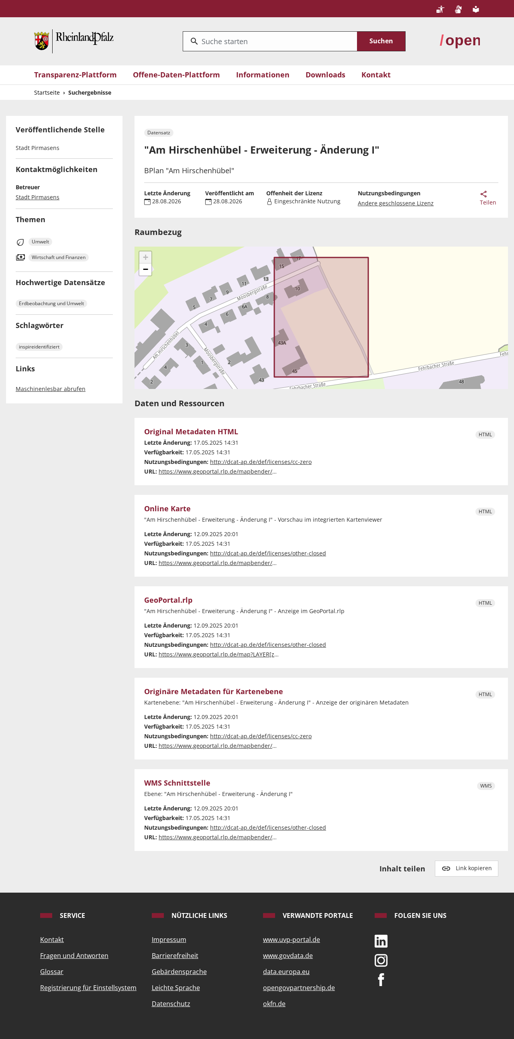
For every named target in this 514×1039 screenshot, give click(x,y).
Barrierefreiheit (175, 955)
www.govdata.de (288, 955)
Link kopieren (474, 868)
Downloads (325, 74)
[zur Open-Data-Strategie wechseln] (460, 40)
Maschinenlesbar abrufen (51, 389)
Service (71, 915)
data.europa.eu (286, 971)
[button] (145, 257)
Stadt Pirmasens (37, 197)
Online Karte (167, 508)
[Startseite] (74, 40)
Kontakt (376, 74)
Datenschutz (171, 1003)
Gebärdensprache (179, 971)
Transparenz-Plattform (75, 74)
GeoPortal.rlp (168, 600)
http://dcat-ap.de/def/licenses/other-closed (268, 553)
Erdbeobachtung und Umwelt (51, 303)
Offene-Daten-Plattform (176, 74)
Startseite (47, 92)
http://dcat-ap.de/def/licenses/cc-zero (261, 462)
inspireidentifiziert (39, 346)
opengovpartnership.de (299, 987)
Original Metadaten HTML (191, 431)
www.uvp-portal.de (291, 939)
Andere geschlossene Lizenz (396, 203)
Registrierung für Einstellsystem (88, 987)
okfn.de (274, 1003)
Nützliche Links (198, 915)
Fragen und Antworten (74, 955)
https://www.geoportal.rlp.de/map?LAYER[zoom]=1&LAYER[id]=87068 (251, 654)
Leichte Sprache (176, 987)
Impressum (169, 939)
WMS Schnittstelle (177, 783)
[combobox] (270, 41)
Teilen (488, 202)
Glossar (51, 971)
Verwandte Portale (317, 915)
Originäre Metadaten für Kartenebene (213, 691)
